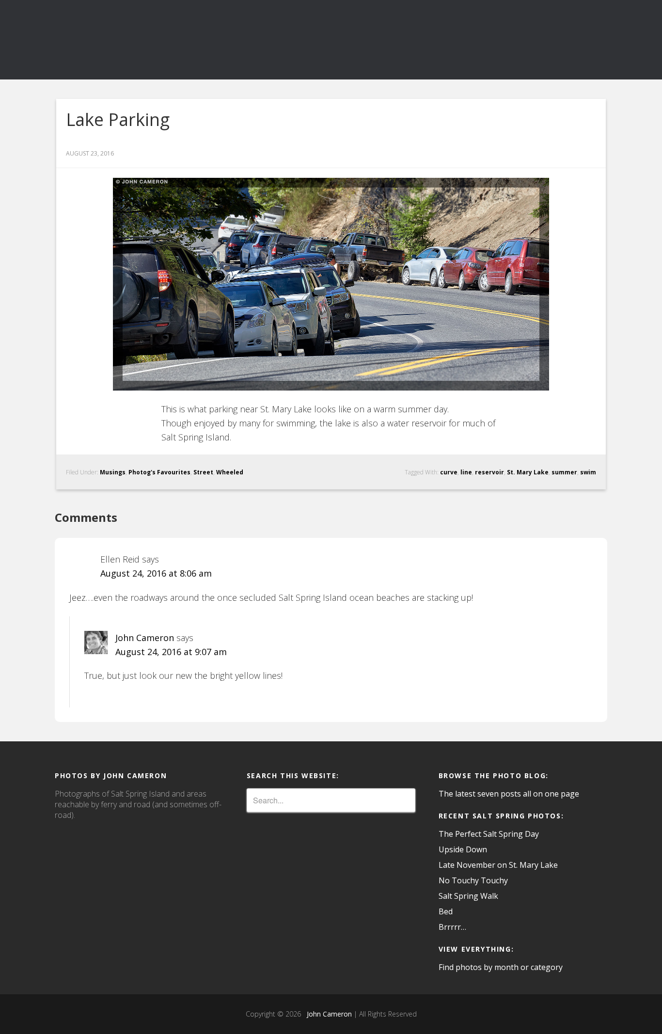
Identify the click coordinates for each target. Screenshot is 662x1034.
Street (203, 472)
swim (588, 472)
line (466, 472)
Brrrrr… (452, 927)
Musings (113, 472)
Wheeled (229, 472)
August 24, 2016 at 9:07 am (171, 652)
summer (564, 472)
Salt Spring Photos (142, 39)
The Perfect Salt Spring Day (489, 834)
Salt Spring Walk (468, 896)
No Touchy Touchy (473, 880)
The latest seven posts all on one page (509, 793)
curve (448, 472)
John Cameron (144, 637)
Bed (446, 911)
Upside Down (463, 849)
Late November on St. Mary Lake (498, 865)
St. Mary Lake (528, 472)
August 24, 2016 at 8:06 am (156, 573)
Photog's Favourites (159, 472)
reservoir (489, 472)
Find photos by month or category (501, 967)
